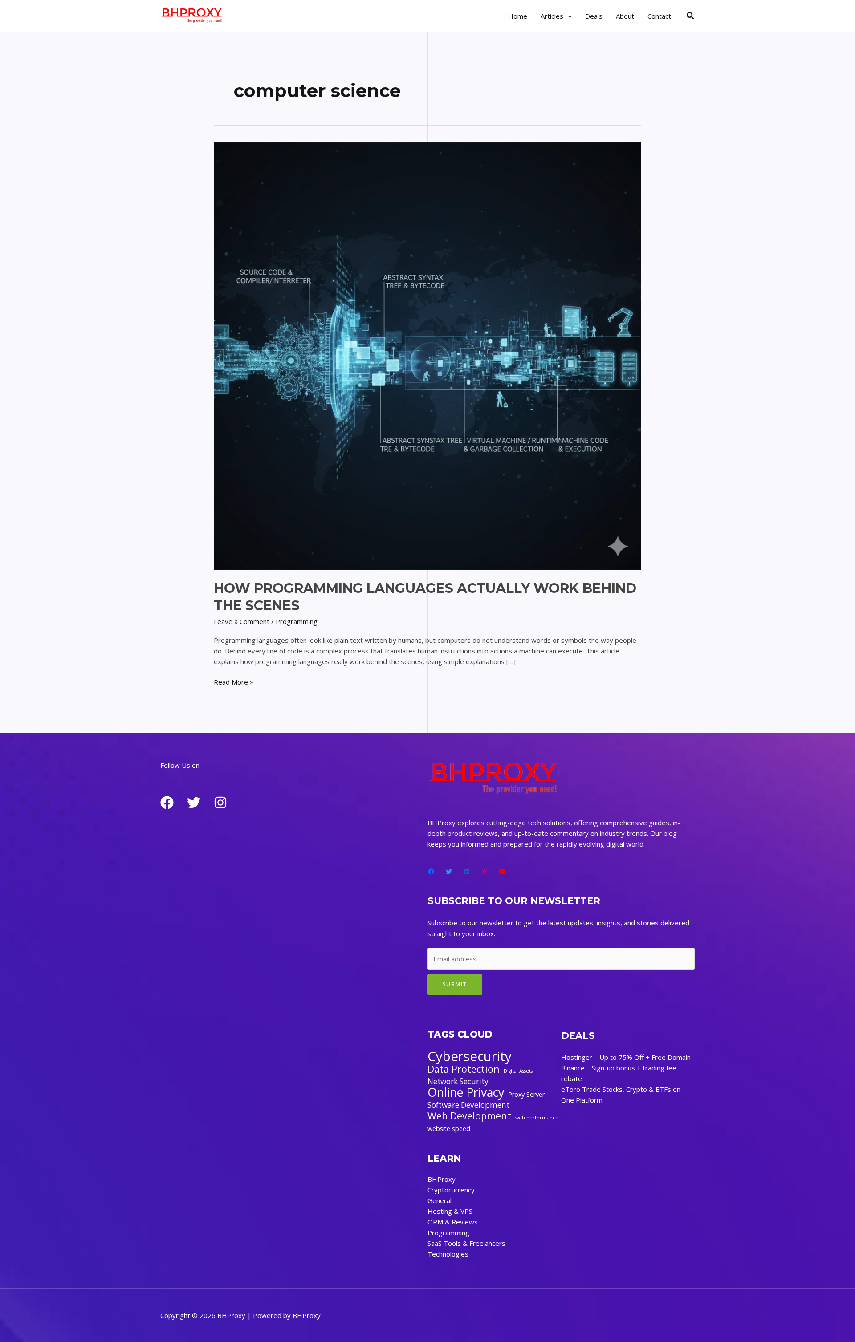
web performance (536, 1118)
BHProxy (442, 1179)
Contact (659, 16)
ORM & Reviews (453, 1221)
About (625, 16)
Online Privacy (466, 1092)
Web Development (469, 1116)
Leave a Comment (241, 621)
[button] (691, 16)
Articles (552, 16)
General (440, 1200)
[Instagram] (220, 802)
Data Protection (464, 1069)
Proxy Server (526, 1094)
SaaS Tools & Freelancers (466, 1243)
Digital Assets (518, 1071)
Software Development (468, 1105)
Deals (594, 16)
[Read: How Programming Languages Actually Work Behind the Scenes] (427, 355)
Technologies (448, 1253)
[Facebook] (167, 802)
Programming (297, 621)
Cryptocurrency (451, 1189)
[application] (567, 16)
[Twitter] (193, 802)
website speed (449, 1128)
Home (517, 16)
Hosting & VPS (450, 1211)
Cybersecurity (470, 1056)
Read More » (233, 682)
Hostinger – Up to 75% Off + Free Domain (626, 1057)
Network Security (458, 1081)
